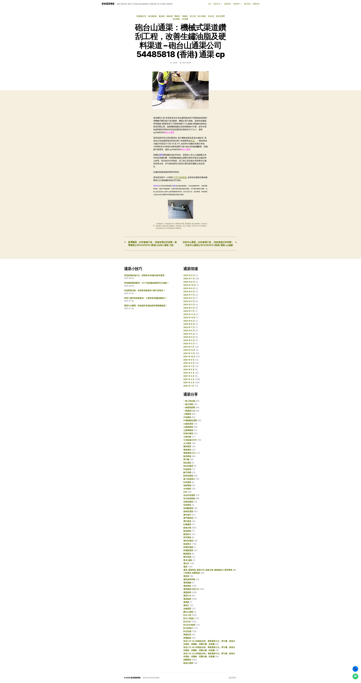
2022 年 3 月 (189, 340)
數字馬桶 (187, 472)
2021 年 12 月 (189, 350)
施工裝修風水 (152, 16)
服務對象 (227, 4)
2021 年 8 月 (188, 363)
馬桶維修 (187, 638)
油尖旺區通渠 (189, 495)
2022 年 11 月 (189, 314)
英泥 (193, 141)
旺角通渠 (187, 482)
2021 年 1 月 (188, 386)
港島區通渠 (188, 511)
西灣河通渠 (188, 547)
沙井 (185, 492)
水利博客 (187, 489)
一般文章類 (188, 404)
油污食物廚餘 (189, 498)
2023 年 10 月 (189, 285)
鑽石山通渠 (188, 612)
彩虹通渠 (187, 463)
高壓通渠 (187, 660)
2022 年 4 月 (189, 337)
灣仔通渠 (187, 521)
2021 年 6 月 (188, 369)
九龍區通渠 (188, 424)
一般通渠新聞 (189, 407)
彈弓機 (186, 459)
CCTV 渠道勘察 (180, 177)
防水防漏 (185, 19)
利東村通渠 (188, 433)
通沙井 (186, 563)
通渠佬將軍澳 (189, 579)
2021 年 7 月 (188, 366)
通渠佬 (186, 576)
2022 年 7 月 (189, 327)
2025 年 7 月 (189, 278)
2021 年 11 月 (189, 353)
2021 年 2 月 (188, 382)
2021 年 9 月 (188, 360)
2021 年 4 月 (188, 376)
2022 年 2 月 (189, 343)
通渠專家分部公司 (191, 589)
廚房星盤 (188, 224)
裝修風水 (185, 16)
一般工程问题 (189, 401)
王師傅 (175, 63)
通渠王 (186, 605)
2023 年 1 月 (188, 311)
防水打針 (211, 16)
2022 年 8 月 (189, 324)
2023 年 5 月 (189, 298)
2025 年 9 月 (189, 275)
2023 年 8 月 (189, 291)
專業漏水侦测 (179, 224)
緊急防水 (177, 16)
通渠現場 (247, 4)
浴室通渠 (187, 505)
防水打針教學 (220, 16)
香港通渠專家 (108, 4)
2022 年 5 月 (189, 334)
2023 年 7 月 (189, 295)
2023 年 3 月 (189, 304)
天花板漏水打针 (141, 16)
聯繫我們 (256, 4)
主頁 (209, 4)
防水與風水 (176, 19)
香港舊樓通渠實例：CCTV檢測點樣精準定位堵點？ (146, 283)
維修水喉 (170, 16)
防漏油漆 (178, 228)
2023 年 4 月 (189, 301)
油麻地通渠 (188, 502)
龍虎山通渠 (188, 663)
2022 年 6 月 (189, 330)
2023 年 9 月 (189, 288)
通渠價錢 (187, 582)
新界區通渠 (188, 476)
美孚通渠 (187, 537)
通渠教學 (187, 592)
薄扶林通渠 (188, 541)
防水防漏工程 (160, 228)
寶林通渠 (187, 446)
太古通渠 (187, 443)
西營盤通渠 (188, 550)
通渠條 (186, 602)
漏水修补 (162, 16)
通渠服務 (187, 599)
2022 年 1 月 (188, 347)
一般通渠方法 (189, 411)
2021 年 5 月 (188, 373)
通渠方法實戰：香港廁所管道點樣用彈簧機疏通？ (145, 305)
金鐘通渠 (187, 608)
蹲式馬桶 (187, 557)
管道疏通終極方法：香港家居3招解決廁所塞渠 (144, 275)
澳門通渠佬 (188, 518)
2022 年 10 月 (189, 317)
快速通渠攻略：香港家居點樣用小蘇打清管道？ (144, 290)
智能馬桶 (187, 485)
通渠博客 (187, 586)
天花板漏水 (159, 224)
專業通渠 (187, 450)
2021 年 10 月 (189, 356)
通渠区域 (216, 4)
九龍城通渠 (188, 427)
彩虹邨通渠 (188, 466)
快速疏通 (187, 469)
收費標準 (236, 4)
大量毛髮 (187, 437)
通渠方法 (187, 595)
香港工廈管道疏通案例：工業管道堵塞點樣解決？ (145, 298)
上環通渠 (187, 414)
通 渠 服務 (187, 560)
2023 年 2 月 (189, 308)
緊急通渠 (187, 531)
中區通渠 (187, 417)
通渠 (185, 566)
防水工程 (193, 16)
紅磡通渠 (187, 524)
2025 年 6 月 (189, 282)
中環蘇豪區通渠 (190, 420)
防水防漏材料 (170, 228)
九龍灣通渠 (188, 430)
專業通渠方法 (189, 453)
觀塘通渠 (187, 554)
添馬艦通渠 (188, 508)
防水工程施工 (202, 16)
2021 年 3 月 (188, 379)
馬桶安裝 (187, 634)
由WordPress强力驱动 (151, 678)
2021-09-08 (186, 63)
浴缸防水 (204, 224)
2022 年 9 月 (189, 321)
